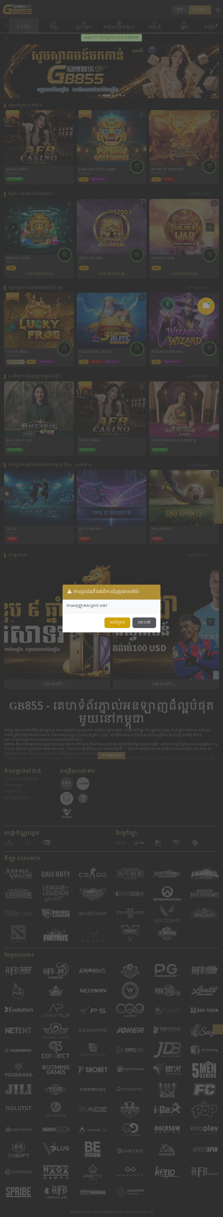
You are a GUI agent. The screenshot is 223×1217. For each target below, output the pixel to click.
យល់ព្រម (117, 623)
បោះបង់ (144, 623)
